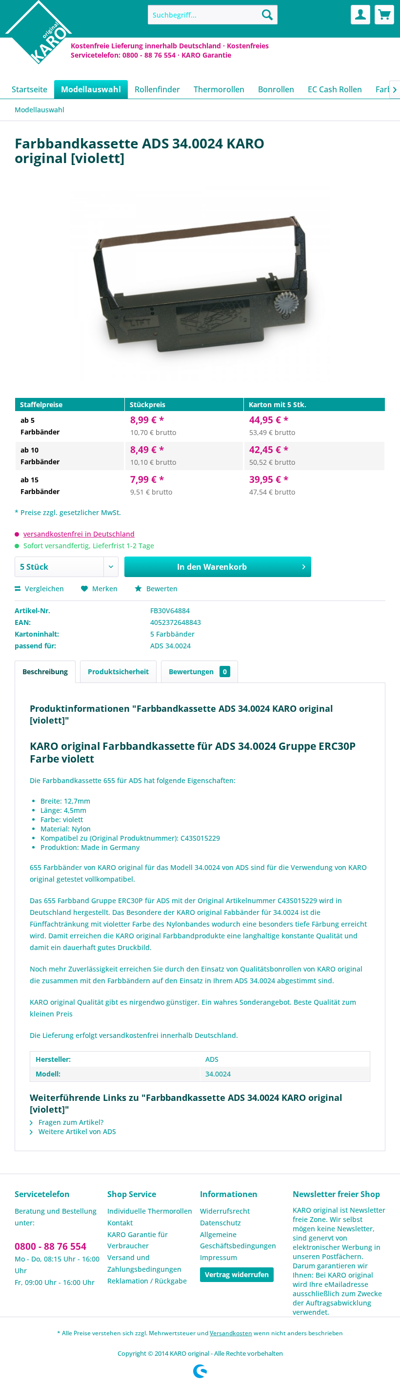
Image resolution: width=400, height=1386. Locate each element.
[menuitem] (213, 14)
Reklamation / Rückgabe (147, 1280)
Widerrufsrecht (225, 1211)
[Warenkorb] (384, 14)
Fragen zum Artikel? (70, 1122)
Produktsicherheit (118, 671)
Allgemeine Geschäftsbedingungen (238, 1240)
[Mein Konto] (360, 14)
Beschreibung (45, 671)
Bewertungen (198, 671)
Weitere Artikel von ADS (76, 1131)
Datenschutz (220, 1222)
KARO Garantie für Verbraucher (137, 1240)
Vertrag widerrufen (237, 1274)
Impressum (218, 1257)
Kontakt (120, 1222)
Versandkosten (231, 1333)
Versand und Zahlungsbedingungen (144, 1263)
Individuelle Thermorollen (149, 1211)
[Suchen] (267, 14)
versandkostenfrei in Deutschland (79, 533)
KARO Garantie (206, 55)
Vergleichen (43, 588)
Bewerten (161, 588)
